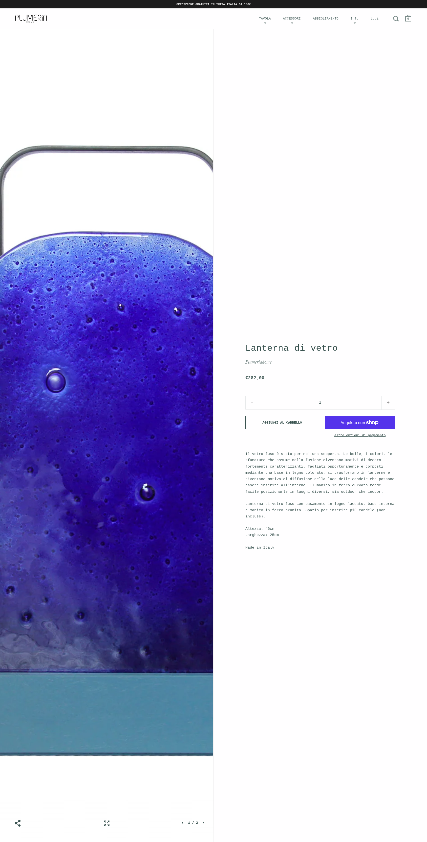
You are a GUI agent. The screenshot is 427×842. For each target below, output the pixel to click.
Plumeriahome (258, 362)
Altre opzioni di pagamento (360, 435)
